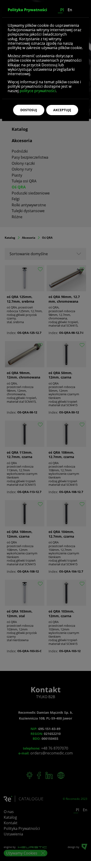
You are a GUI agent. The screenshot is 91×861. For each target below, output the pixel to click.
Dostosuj (28, 110)
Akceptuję (62, 110)
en (70, 10)
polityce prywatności (38, 90)
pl (62, 10)
